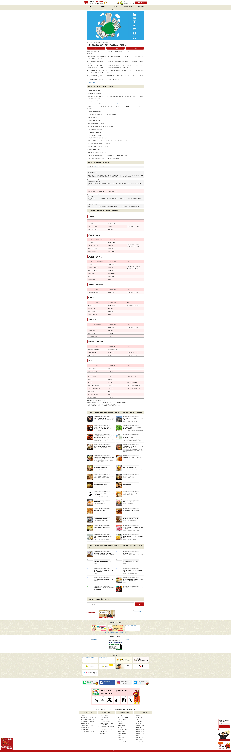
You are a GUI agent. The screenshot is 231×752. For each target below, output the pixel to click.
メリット (135, 439)
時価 (133, 573)
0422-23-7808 (121, 709)
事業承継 (131, 449)
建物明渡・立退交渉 (85, 729)
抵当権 (128, 554)
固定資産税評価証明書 (138, 469)
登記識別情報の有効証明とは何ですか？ (131, 561)
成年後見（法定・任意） (123, 729)
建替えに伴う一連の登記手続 (129, 501)
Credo (126, 746)
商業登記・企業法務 (104, 717)
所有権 (103, 447)
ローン (111, 439)
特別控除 (106, 554)
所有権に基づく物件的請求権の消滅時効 (102, 446)
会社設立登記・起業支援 (123, 717)
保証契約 (108, 439)
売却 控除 (110, 554)
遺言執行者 (135, 430)
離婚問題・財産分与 (122, 737)
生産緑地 (141, 450)
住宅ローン (139, 439)
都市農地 (127, 449)
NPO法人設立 (120, 723)
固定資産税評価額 (130, 573)
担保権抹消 (134, 554)
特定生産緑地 (137, 450)
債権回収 (119, 735)
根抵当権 (131, 511)
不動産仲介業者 (110, 419)
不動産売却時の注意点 (105, 420)
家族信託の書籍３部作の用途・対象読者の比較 (115, 632)
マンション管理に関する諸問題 (87, 731)
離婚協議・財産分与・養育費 (87, 725)
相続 (133, 539)
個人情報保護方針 (114, 746)
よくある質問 (115, 48)
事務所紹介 (103, 6)
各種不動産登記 (103, 9)
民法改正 (131, 430)
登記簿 (132, 494)
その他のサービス (115, 9)
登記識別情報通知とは (128, 484)
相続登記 (128, 430)
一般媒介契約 (100, 419)
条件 (100, 555)
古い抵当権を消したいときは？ (129, 553)
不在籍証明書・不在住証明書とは (101, 484)
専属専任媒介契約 (105, 419)
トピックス (96, 48)
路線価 (136, 573)
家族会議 (128, 439)
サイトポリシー (107, 746)
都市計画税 (104, 469)
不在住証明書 (105, 486)
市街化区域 (133, 450)
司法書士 (124, 555)
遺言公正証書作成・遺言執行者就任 (88, 719)
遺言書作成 (120, 727)
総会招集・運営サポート (104, 719)
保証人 (105, 439)
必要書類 (128, 469)
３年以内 (103, 555)
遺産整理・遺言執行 (122, 731)
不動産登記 (100, 447)
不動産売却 (132, 421)
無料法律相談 (141, 9)
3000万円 (103, 554)
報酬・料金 (134, 48)
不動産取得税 (103, 503)
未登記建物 (104, 511)
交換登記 (105, 528)
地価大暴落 (129, 450)
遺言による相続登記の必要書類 (129, 467)
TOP (90, 6)
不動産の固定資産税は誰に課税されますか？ (103, 561)
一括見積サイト (111, 420)
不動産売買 (100, 539)
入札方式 (128, 421)
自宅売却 (98, 555)
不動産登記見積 (91, 82)
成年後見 (90, 9)
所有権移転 (137, 530)
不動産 (99, 503)
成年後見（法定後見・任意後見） (88, 721)
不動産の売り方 (98, 420)
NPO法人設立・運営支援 (105, 721)
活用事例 (133, 440)
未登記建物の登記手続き (99, 510)
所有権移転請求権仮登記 (102, 460)
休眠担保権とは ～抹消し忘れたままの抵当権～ (104, 476)
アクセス (128, 9)
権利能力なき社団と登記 (128, 476)
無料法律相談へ (131, 709)
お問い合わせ (121, 746)
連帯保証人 (105, 440)
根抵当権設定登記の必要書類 (100, 518)
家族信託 (115, 6)
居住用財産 (107, 555)
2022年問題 (125, 450)
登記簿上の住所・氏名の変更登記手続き (131, 493)
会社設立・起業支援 (104, 715)
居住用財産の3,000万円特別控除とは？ (102, 553)
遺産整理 (116, 104)
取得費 (136, 458)
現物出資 (134, 520)
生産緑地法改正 (125, 451)
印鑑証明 (99, 496)
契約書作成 (120, 721)
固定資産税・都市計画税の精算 (101, 467)
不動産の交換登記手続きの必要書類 (102, 527)
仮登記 (135, 511)
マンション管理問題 (122, 741)
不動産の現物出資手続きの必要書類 (130, 518)
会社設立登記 (139, 717)
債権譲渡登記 (102, 733)
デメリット (132, 439)
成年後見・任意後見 (140, 729)
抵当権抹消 (107, 477)
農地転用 (141, 449)
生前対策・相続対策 (128, 6)
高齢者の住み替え (138, 440)
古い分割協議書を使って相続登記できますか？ (104, 579)
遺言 (134, 469)
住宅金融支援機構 (128, 440)
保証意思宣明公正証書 (99, 440)
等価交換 (99, 430)
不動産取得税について (99, 501)
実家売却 (135, 421)
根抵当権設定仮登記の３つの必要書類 (131, 510)
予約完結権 (98, 461)
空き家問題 (138, 449)
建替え (132, 503)
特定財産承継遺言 (140, 430)
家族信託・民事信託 (85, 723)
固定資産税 (100, 469)
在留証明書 (103, 496)
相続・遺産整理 (141, 6)
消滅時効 (105, 447)
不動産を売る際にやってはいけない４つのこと (104, 418)
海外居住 (106, 496)
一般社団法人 (133, 477)
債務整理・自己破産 (85, 727)
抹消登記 (130, 554)
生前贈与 (134, 530)
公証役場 (102, 439)
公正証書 (99, 439)
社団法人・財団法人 (122, 725)
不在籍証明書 (100, 486)
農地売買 (102, 461)
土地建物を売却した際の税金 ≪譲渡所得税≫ (132, 457)
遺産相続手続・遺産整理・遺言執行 (88, 717)
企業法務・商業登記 (140, 719)
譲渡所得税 (128, 458)
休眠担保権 (103, 477)
